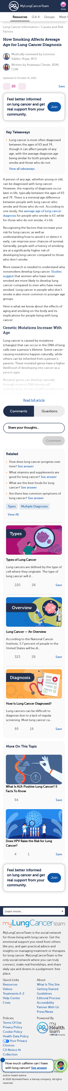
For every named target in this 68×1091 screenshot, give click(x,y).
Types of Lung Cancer (21, 559)
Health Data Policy (16, 1036)
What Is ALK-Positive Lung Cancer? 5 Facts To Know (31, 789)
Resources (20, 17)
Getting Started (47, 989)
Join (63, 9)
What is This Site (48, 984)
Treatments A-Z (13, 993)
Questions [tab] (49, 411)
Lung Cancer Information (20, 27)
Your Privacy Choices (15, 1043)
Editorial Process (48, 998)
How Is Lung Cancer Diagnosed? (29, 703)
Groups (49, 17)
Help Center (11, 998)
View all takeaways (22, 169)
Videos (7, 989)
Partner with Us (48, 1007)
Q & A (36, 17)
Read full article (34, 400)
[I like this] (7, 86)
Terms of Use (12, 1022)
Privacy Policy (12, 1027)
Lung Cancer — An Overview (26, 632)
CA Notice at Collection (12, 1052)
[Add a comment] (22, 86)
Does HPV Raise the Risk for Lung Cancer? (29, 843)
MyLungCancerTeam (29, 6)
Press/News (45, 1011)
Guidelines (44, 993)
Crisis (6, 1002)
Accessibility (45, 1002)
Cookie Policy (12, 1032)
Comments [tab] (18, 411)
